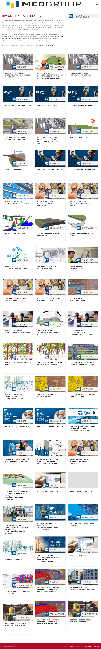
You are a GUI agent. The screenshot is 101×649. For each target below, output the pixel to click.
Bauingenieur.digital (14, 559)
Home (65, 646)
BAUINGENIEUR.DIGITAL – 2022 (82, 491)
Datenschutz (88, 646)
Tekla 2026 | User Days (47, 105)
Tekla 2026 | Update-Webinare (82, 105)
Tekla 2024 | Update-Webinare (17, 427)
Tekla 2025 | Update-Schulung (50, 169)
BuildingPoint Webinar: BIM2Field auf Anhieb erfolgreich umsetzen (47, 461)
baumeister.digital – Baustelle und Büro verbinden (46, 203)
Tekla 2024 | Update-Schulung (50, 427)
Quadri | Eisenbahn (13, 169)
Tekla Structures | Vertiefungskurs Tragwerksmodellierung (81, 332)
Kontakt (72, 646)
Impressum (79, 646)
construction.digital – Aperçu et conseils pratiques (80, 461)
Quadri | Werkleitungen (15, 234)
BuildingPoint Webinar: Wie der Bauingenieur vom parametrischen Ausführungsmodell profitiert (17, 495)
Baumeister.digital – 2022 (48, 491)
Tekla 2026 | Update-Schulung (18, 105)
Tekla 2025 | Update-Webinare (82, 169)
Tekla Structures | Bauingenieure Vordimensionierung (14, 397)
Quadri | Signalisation (79, 137)
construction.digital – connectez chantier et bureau (80, 203)
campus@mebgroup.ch (46, 45)
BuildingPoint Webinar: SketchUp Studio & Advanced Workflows (17, 75)
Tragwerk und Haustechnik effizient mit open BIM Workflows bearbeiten (49, 590)
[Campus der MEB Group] (40, 4)
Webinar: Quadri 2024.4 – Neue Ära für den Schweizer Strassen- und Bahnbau (82, 429)
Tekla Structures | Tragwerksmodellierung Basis (48, 332)
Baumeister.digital (78, 555)
